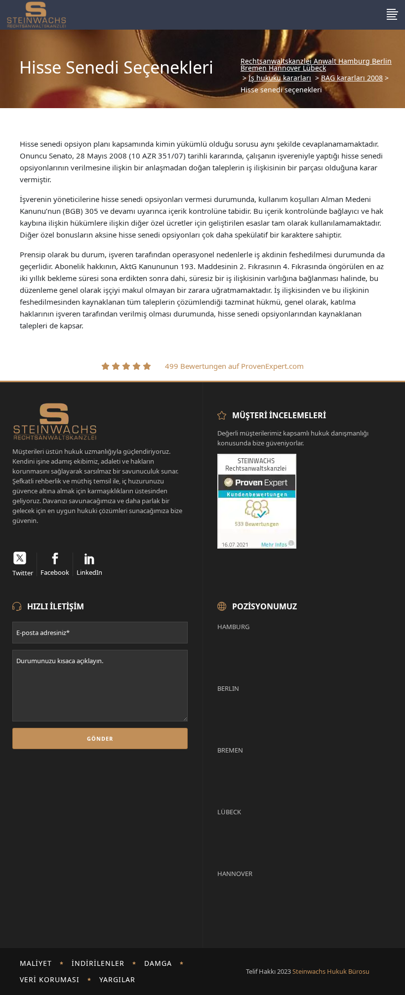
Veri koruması (50, 979)
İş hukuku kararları (279, 78)
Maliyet (36, 963)
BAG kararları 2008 (352, 78)
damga (158, 963)
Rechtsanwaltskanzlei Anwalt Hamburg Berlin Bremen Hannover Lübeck (316, 65)
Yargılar (117, 979)
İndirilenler (98, 963)
